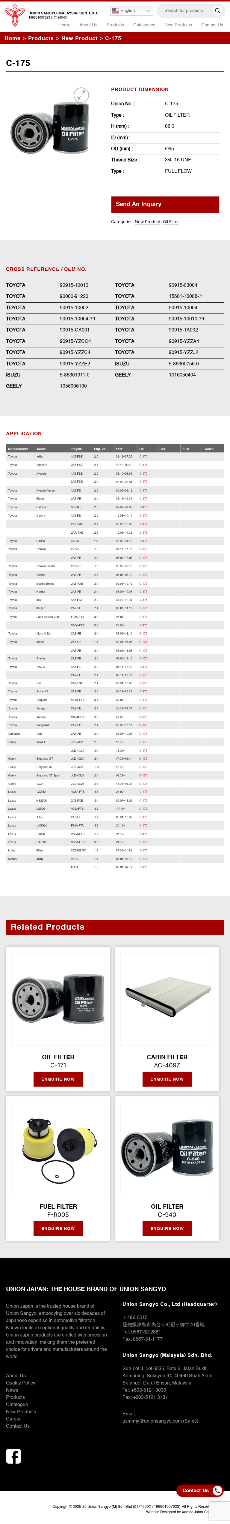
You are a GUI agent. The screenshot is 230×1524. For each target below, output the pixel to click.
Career (13, 1419)
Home (64, 25)
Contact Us (212, 25)
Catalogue (17, 1404)
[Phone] (219, 1491)
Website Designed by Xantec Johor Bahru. (180, 1512)
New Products (178, 25)
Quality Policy (20, 1383)
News (12, 1390)
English (127, 10)
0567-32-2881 (146, 1332)
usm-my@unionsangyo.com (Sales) (160, 1421)
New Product (148, 221)
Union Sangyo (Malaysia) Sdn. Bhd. (63, 13)
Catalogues (144, 25)
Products (15, 1397)
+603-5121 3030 (148, 1390)
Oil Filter (171, 221)
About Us (88, 25)
